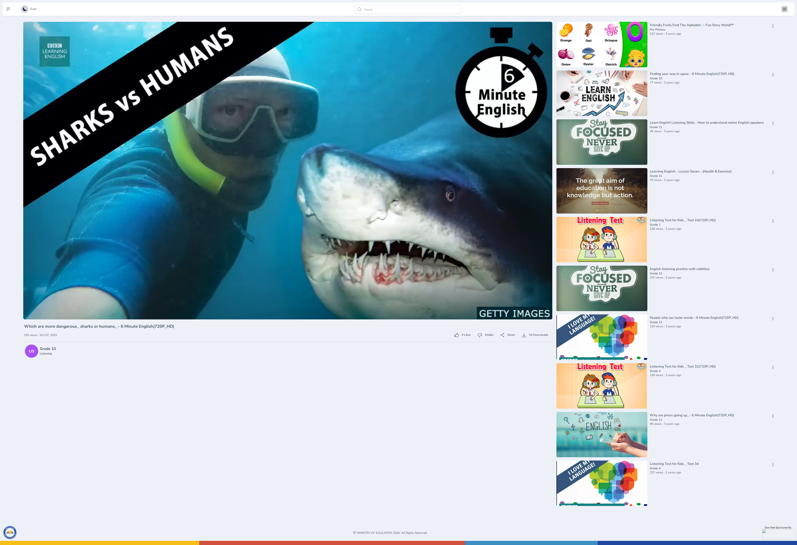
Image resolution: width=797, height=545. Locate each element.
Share (511, 335)
